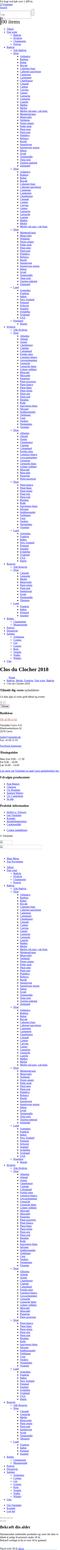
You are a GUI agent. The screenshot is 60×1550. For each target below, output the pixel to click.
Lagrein (24, 101)
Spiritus (11, 633)
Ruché (23, 141)
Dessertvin (12, 630)
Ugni (22, 418)
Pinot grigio (26, 390)
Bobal (23, 62)
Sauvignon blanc (29, 405)
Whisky (17, 658)
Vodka (16, 655)
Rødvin (17, 35)
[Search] (33, 12)
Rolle (23, 402)
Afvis (21, 1548)
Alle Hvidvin (20, 329)
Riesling (24, 399)
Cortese (24, 86)
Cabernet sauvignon (30, 71)
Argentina (25, 290)
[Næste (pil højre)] (4, 1520)
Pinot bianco (26, 384)
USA (23, 317)
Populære (18, 320)
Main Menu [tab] (13, 858)
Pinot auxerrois (28, 381)
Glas (9, 661)
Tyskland (25, 314)
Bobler (10, 618)
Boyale (24, 65)
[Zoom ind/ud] (1, 1517)
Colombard (26, 351)
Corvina (24, 89)
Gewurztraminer (28, 360)
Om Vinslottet (14, 1505)
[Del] (8, 1517)
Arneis (23, 342)
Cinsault (24, 83)
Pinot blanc (26, 387)
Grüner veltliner (28, 369)
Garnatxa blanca (28, 357)
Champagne (19, 41)
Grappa (17, 645)
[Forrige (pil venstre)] (1, 1520)
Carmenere (26, 77)
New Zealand (27, 299)
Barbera (24, 59)
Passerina (25, 378)
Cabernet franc (28, 68)
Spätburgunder (28, 411)
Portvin (17, 44)
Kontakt (11, 1508)
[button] (3, 7)
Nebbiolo (25, 120)
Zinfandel (25, 165)
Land (16, 287)
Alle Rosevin (20, 566)
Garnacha (25, 95)
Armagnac (18, 636)
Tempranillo (26, 156)
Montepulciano (28, 114)
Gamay (24, 92)
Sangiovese (26, 144)
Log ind (11, 1511)
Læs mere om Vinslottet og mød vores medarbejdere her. (29, 770)
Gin (15, 642)
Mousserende (20, 624)
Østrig (23, 560)
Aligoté (24, 339)
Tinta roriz (25, 159)
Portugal (24, 302)
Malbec (24, 105)
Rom (15, 649)
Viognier (24, 427)
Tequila (17, 652)
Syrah (23, 153)
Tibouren (25, 600)
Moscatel (25, 372)
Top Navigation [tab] (15, 861)
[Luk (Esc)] (11, 1517)
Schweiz (24, 305)
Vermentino (26, 424)
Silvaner (24, 408)
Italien (23, 296)
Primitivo (25, 135)
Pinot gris (25, 393)
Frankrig (24, 293)
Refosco (24, 138)
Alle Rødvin (19, 50)
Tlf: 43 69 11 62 (8, 719)
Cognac (17, 639)
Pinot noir (25, 132)
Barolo (23, 323)
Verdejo (24, 421)
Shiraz (23, 150)
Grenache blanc (28, 366)
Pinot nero (25, 129)
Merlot (23, 108)
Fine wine (12, 32)
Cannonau (25, 74)
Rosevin (11, 563)
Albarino (24, 335)
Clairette (24, 348)
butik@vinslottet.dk (10, 737)
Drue (16, 53)
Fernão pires (26, 354)
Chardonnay (26, 80)
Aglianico (25, 56)
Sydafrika (25, 311)
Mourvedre (26, 117)
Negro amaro (27, 123)
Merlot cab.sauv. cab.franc (34, 111)
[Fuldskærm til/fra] (4, 1517)
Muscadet (25, 375)
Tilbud (10, 29)
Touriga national (28, 162)
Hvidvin (17, 38)
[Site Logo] (6, 4)
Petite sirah (26, 126)
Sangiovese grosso (30, 147)
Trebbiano (25, 415)
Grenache (25, 98)
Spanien (24, 308)
